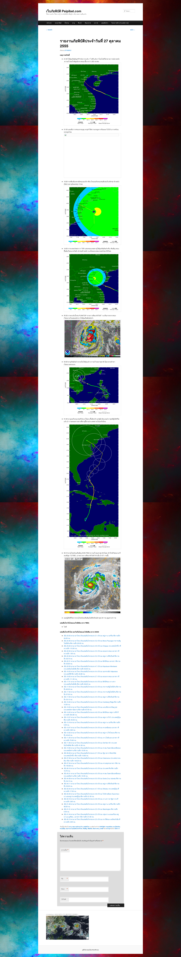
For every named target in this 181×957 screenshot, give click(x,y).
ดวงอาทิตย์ (58, 23)
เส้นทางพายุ (96, 828)
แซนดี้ (101, 828)
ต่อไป (132, 30)
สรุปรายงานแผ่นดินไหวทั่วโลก (74, 828)
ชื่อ (64, 878)
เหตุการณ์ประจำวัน (77, 827)
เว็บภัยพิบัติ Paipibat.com (63, 11)
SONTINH (102, 827)
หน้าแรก (49, 23)
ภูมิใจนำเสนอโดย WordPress (90, 950)
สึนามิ (79, 23)
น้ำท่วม (67, 23)
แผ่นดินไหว (104, 23)
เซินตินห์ (90, 828)
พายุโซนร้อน (116, 827)
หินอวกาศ (88, 23)
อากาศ (96, 23)
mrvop (108, 828)
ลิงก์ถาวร (117, 828)
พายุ (73, 23)
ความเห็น (64, 850)
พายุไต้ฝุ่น (62, 828)
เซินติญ (85, 828)
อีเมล (64, 889)
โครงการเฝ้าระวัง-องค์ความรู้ (119, 23)
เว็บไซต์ (63, 899)
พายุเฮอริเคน (109, 827)
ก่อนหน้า (49, 30)
